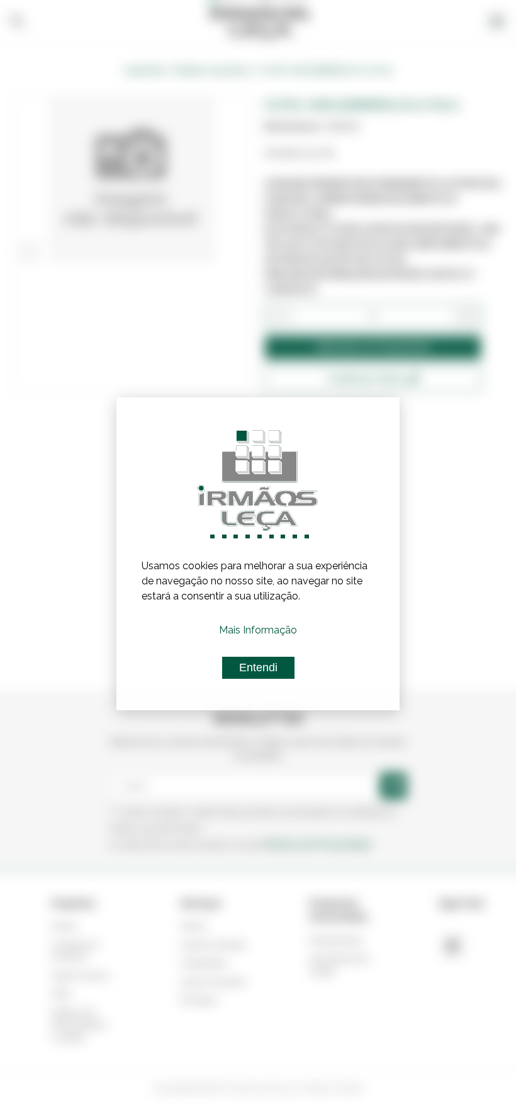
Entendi (258, 667)
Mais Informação (258, 630)
